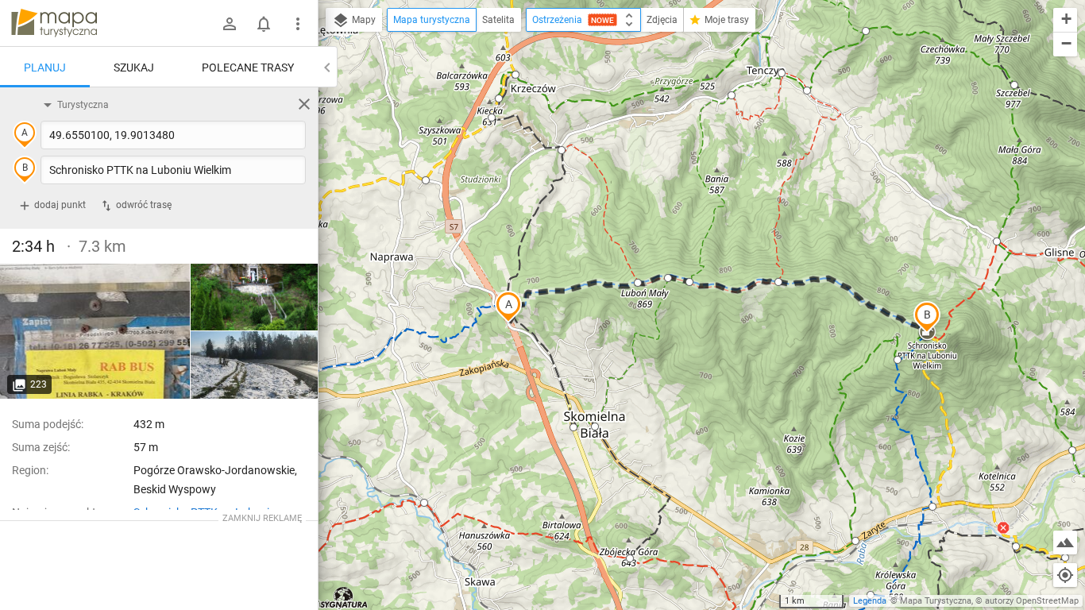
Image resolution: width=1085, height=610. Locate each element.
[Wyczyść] (304, 104)
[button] (508, 306)
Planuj (45, 67)
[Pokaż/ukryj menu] (298, 24)
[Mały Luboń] (254, 297)
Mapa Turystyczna (935, 601)
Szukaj (134, 67)
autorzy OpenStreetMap (1032, 601)
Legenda (869, 601)
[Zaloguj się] (229, 24)
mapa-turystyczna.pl (54, 23)
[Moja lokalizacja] (1065, 575)
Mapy (362, 19)
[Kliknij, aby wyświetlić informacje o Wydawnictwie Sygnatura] (344, 597)
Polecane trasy (248, 67)
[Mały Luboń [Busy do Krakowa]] (95, 331)
